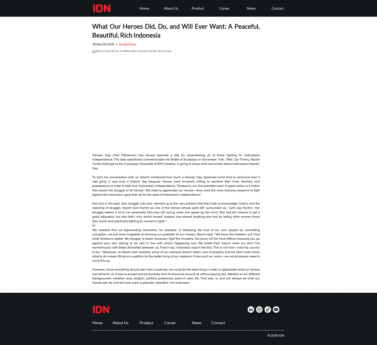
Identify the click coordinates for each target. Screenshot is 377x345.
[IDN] (251, 309)
